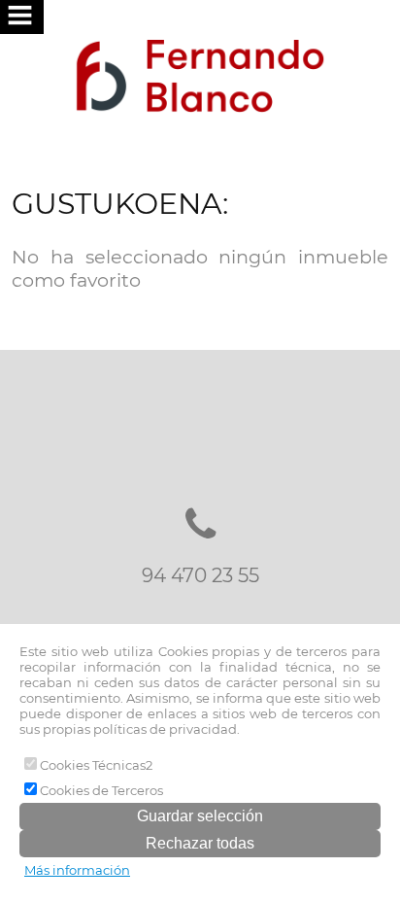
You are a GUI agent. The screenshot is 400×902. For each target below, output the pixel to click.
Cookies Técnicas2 (94, 765)
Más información (77, 870)
